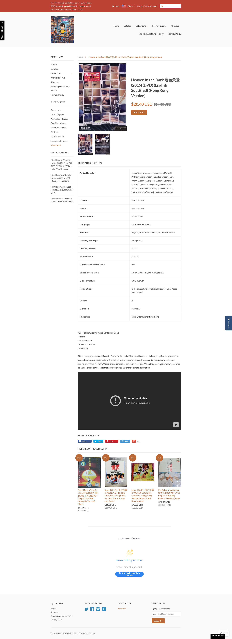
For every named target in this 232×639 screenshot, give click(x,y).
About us (175, 25)
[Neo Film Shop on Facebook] (92, 610)
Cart (117, 6)
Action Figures (57, 114)
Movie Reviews (159, 25)
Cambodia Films (58, 127)
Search (53, 609)
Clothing (55, 132)
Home (116, 25)
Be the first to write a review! (129, 574)
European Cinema (59, 141)
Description (84, 163)
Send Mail (122, 609)
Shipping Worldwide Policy (151, 33)
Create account (150, 6)
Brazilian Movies (58, 123)
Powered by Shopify (87, 633)
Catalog (127, 25)
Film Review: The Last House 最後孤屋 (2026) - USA (62, 189)
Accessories (56, 110)
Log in (139, 6)
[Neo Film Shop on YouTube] (104, 610)
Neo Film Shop (72, 633)
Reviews (97, 163)
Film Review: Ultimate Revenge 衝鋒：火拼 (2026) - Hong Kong (61, 178)
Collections (140, 25)
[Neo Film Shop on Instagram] (98, 610)
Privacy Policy (174, 33)
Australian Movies (59, 119)
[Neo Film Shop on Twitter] (86, 610)
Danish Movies (58, 136)
